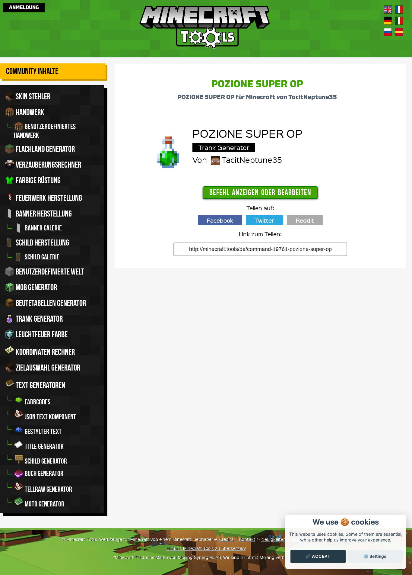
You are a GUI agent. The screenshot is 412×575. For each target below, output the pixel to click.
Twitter (264, 220)
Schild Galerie (41, 257)
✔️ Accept (318, 556)
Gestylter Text (43, 431)
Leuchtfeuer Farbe (41, 334)
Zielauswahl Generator (47, 367)
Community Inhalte (32, 71)
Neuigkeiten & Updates (285, 539)
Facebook (220, 220)
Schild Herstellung (41, 242)
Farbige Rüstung (37, 180)
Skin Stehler (32, 96)
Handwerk (29, 112)
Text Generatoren (39, 385)
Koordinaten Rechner (44, 352)
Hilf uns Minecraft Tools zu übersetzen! (206, 548)
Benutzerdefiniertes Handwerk (45, 131)
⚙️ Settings (374, 556)
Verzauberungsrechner (47, 164)
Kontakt (247, 539)
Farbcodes (37, 402)
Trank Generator (38, 318)
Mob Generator (35, 287)
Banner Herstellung (43, 213)
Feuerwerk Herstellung (48, 198)
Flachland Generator (44, 149)
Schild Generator (45, 461)
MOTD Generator (44, 504)
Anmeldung (24, 7)
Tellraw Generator (48, 489)
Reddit (305, 220)
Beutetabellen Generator (50, 303)
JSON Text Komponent (50, 417)
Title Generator (44, 446)
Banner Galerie (43, 228)
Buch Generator (43, 473)
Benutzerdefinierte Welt (49, 271)
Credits (226, 539)
